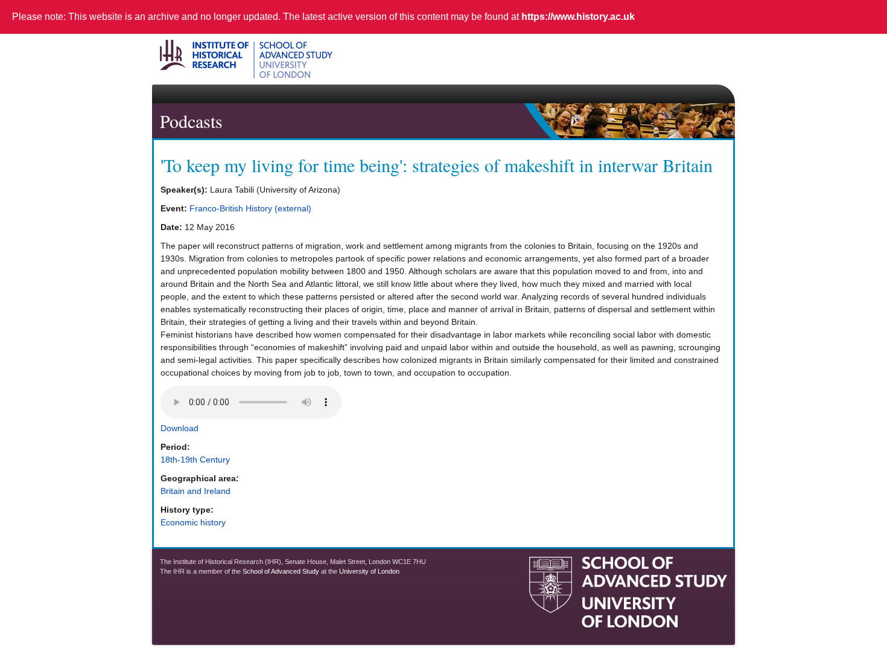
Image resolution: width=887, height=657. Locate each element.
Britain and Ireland (195, 491)
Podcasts (191, 121)
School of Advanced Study (281, 571)
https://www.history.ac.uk (578, 16)
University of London (369, 571)
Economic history (193, 522)
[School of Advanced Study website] (628, 622)
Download (180, 428)
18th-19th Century (195, 459)
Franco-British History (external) (250, 208)
